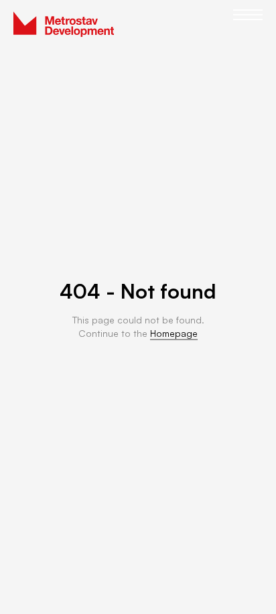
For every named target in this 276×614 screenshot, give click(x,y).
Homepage (174, 333)
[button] (248, 24)
